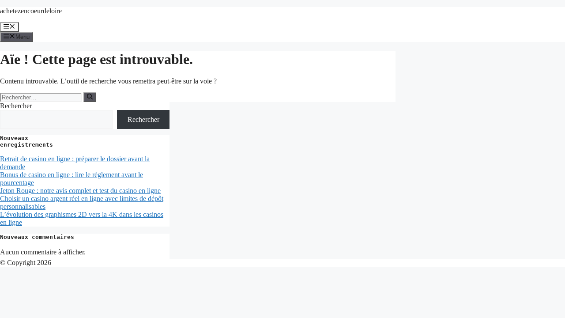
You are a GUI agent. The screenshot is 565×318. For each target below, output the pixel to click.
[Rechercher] (89, 97)
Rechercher (16, 106)
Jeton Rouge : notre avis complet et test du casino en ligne (80, 190)
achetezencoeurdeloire (31, 11)
